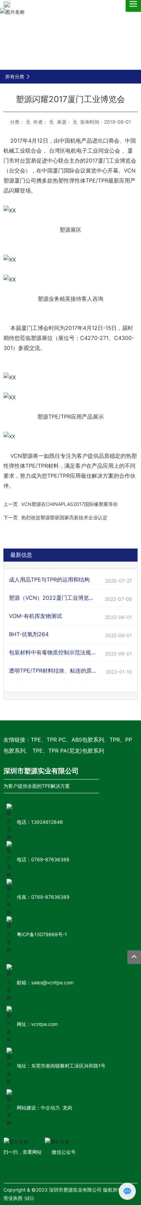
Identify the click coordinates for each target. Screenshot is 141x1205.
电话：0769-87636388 (43, 859)
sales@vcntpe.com (52, 982)
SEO (29, 1198)
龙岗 (67, 1107)
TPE (36, 739)
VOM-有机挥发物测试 (35, 615)
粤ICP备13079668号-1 (42, 934)
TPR (115, 739)
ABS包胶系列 (88, 739)
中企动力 (50, 1107)
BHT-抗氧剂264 (29, 634)
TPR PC (56, 739)
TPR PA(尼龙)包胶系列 (76, 750)
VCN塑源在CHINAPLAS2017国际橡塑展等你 (69, 504)
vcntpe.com (44, 1024)
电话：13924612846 (40, 822)
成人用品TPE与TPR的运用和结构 (49, 579)
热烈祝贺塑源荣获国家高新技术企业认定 (64, 517)
